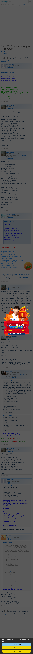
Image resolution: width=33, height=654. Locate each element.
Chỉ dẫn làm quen (16, 644)
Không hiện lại (16, 651)
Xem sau (16, 648)
